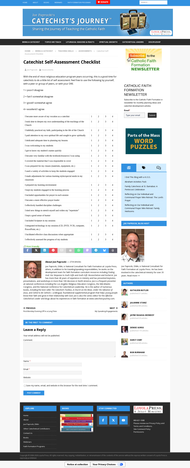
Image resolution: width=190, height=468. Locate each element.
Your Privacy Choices (104, 464)
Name (26, 361)
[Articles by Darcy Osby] (124, 343)
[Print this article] (70, 250)
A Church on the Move (82, 289)
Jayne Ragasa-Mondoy (142, 315)
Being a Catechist (31, 42)
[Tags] (143, 168)
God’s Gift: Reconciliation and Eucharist (96, 275)
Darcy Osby (136, 340)
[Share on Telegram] (96, 250)
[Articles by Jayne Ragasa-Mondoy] (124, 318)
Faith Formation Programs (79, 2)
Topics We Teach (53, 42)
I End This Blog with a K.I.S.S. (137, 177)
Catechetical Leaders (133, 42)
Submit (152, 115)
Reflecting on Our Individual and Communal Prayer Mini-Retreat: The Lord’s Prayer (144, 197)
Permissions (139, 432)
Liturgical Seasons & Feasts (80, 42)
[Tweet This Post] (36, 250)
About (35, 2)
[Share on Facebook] (27, 250)
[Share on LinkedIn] (44, 250)
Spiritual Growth (108, 42)
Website (27, 377)
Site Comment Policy (142, 429)
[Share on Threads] (113, 250)
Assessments (47, 69)
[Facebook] (103, 420)
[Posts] (128, 168)
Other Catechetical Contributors (36, 428)
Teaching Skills (66, 51)
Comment (27, 340)
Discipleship (155, 42)
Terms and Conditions (143, 426)
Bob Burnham (137, 352)
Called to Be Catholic (42, 292)
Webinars (58, 2)
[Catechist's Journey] (98, 37)
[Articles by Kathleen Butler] (124, 294)
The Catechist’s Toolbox (62, 289)
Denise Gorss (137, 327)
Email (26, 369)
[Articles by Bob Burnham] (124, 356)
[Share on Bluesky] (104, 250)
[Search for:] (153, 2)
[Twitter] (113, 420)
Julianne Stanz (138, 302)
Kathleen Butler (139, 290)
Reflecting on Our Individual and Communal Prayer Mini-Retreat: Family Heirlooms (142, 208)
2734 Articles (75, 261)
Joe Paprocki (32, 69)
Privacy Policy (155, 423)
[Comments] (158, 168)
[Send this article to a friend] (61, 250)
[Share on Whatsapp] (79, 250)
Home (25, 2)
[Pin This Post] (53, 250)
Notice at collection (77, 464)
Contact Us (27, 433)
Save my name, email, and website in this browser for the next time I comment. (62, 385)
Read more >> (133, 275)
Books (46, 2)
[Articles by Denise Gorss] (124, 331)
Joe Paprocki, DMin (31, 424)
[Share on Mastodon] (87, 250)
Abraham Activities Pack (135, 181)
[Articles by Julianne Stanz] (124, 306)
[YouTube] (123, 420)
